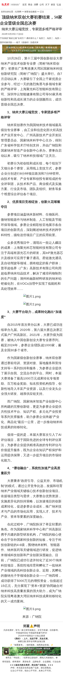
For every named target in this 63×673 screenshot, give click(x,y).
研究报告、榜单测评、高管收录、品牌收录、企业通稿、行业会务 (31, 661)
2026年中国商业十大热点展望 (31, 636)
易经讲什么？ (32, 38)
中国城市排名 (22, 633)
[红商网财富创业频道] (6, 4)
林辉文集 (22, 641)
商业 (30, 4)
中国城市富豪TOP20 (38, 633)
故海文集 (41, 641)
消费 (36, 4)
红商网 (18, 12)
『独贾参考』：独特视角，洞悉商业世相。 (31, 645)
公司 (41, 4)
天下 (47, 4)
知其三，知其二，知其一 (50, 38)
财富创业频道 (31, 12)
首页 (24, 4)
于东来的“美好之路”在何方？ (13, 38)
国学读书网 (32, 641)
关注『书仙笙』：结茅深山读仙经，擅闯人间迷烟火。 (31, 657)
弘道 (59, 4)
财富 (53, 4)
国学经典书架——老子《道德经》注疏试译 (19, 42)
